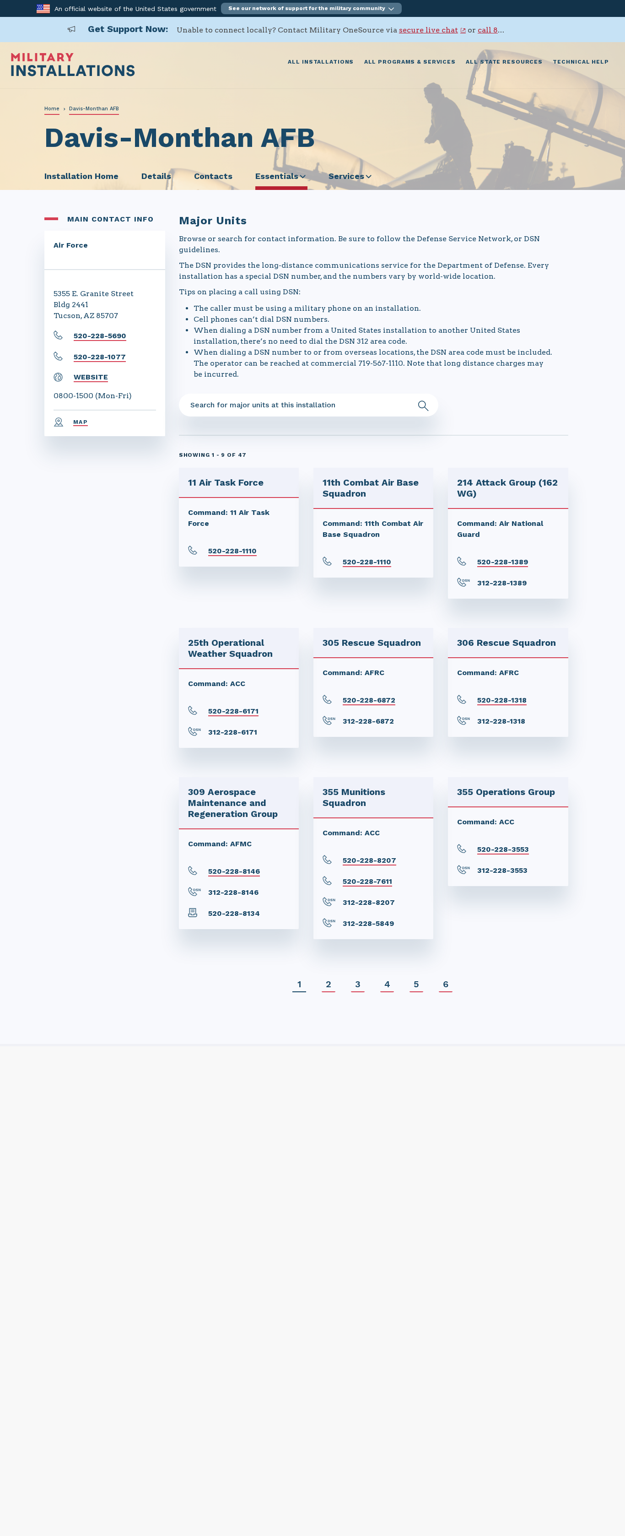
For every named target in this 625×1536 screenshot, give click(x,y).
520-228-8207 (369, 860)
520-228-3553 (503, 849)
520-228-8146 (234, 871)
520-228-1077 (100, 356)
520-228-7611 (367, 881)
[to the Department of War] (43, 8)
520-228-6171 (233, 711)
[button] (311, 8)
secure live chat (428, 30)
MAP (80, 422)
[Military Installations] (73, 74)
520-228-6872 (369, 700)
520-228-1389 (502, 561)
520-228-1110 (232, 550)
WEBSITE (91, 377)
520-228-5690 (100, 335)
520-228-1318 (502, 700)
